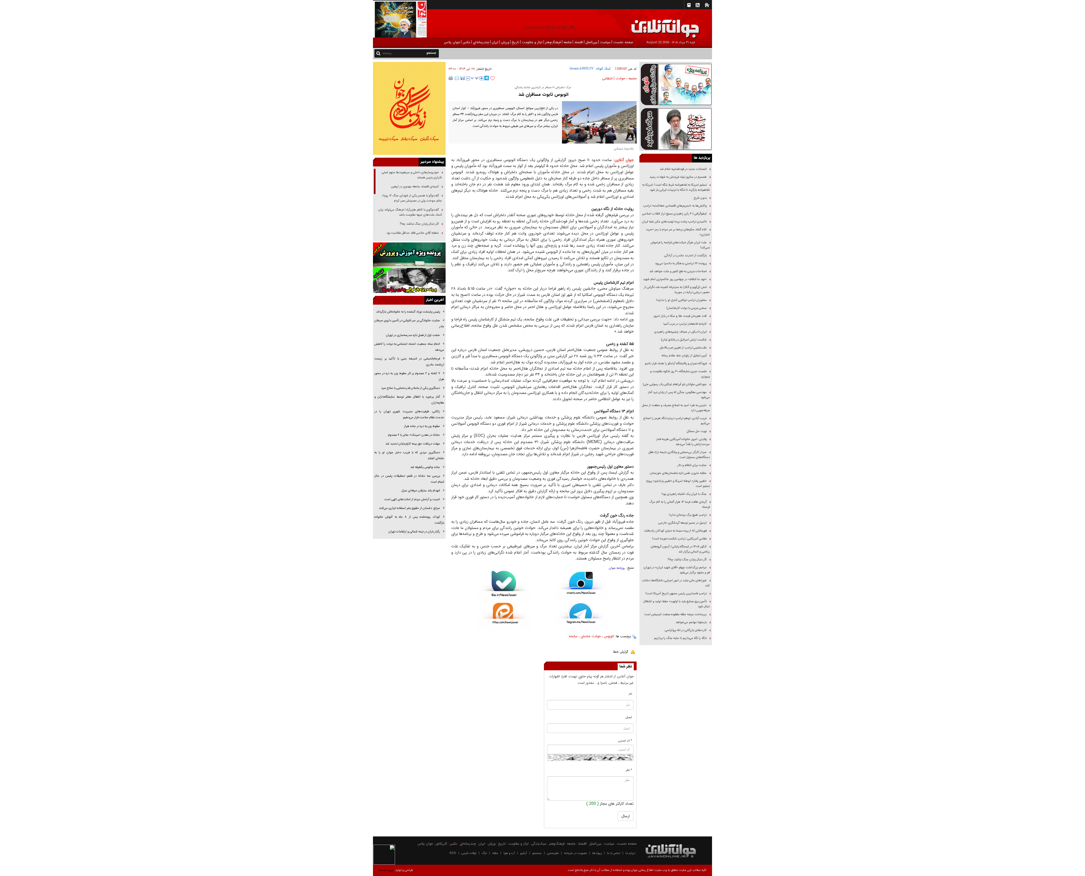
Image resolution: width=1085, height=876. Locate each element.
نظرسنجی (553, 853)
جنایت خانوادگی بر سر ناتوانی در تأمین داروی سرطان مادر (409, 323)
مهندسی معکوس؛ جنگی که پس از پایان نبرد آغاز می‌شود (679, 395)
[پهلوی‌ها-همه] (409, 280)
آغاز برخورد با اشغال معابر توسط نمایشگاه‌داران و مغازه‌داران (409, 399)
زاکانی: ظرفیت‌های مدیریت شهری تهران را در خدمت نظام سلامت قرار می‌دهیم (409, 414)
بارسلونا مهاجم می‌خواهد (691, 622)
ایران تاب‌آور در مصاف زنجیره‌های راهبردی (680, 331)
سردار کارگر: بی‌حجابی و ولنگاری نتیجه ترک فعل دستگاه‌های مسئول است (679, 455)
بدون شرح (700, 198)
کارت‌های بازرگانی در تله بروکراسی (686, 630)
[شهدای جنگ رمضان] (675, 84)
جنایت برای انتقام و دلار (692, 465)
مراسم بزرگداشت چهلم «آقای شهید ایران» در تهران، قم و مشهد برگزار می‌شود (676, 570)
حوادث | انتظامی (613, 78)
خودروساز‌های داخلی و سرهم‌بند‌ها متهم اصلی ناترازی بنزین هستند (412, 175)
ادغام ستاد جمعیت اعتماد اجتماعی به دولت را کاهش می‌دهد (409, 347)
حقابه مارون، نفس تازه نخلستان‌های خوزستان (678, 473)
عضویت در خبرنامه (575, 853)
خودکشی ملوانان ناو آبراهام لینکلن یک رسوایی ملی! (675, 384)
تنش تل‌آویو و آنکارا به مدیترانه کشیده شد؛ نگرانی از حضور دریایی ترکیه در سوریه (677, 290)
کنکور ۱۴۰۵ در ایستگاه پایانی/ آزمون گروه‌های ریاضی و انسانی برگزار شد (680, 549)
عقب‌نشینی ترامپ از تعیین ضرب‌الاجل (683, 347)
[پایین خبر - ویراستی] (581, 586)
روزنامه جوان (617, 568)
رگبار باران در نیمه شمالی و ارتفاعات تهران (414, 531)
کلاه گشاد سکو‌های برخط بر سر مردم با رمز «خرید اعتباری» (678, 232)
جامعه (632, 78)
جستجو (537, 853)
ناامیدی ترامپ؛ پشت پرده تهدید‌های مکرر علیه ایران (674, 221)
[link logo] (1021, 25)
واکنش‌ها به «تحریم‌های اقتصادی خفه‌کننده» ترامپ (675, 205)
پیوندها (597, 853)
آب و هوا (509, 853)
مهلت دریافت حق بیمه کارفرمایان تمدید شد (412, 443)
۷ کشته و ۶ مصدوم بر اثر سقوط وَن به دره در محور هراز (409, 376)
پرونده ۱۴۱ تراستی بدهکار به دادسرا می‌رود (681, 263)
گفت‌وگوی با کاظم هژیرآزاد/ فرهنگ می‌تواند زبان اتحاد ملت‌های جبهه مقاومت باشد (410, 212)
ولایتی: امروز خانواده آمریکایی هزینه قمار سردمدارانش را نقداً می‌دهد (683, 442)
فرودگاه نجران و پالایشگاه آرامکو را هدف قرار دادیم (676, 363)
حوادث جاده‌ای (591, 636)
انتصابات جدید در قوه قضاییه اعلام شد (683, 169)
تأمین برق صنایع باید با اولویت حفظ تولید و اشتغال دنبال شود (676, 604)
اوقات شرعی (468, 853)
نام (630, 693)
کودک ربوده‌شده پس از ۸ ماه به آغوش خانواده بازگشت (409, 520)
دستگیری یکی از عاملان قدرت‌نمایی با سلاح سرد (410, 388)
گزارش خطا (620, 651)
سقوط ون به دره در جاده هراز (422, 426)
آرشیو (523, 853)
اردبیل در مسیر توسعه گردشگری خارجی (682, 523)
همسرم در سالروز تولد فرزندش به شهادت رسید (678, 177)
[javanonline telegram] (486, 78)
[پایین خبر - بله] (504, 587)
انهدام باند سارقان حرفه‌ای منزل (421, 490)
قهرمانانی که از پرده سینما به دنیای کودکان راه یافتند (675, 530)
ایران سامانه (386, 870)
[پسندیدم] (492, 78)
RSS (453, 853)
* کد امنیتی (625, 740)
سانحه (573, 636)
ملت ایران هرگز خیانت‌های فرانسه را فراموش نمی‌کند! (680, 245)
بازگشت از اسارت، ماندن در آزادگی (685, 255)
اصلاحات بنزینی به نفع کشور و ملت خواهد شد (678, 271)
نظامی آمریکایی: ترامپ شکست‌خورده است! (679, 538)
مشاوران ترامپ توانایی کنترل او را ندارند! (681, 300)
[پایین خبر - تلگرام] (581, 615)
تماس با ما (613, 853)
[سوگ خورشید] (675, 128)
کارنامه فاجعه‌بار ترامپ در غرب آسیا (685, 324)
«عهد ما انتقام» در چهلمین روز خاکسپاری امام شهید (675, 279)
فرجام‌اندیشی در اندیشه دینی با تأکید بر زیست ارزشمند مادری (409, 361)
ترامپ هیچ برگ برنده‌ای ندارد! (688, 515)
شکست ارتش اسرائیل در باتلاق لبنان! (684, 339)
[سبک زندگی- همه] (409, 108)
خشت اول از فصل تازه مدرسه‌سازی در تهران (413, 335)
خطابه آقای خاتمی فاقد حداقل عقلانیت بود (413, 233)
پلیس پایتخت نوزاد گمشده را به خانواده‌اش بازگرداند (408, 311)
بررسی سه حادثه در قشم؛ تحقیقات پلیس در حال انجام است (409, 479)
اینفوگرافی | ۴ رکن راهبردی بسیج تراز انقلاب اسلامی (674, 213)
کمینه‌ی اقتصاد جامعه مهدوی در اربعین (414, 186)
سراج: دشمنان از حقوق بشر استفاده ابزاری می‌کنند (409, 508)
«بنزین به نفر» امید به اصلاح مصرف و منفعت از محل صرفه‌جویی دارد (676, 408)
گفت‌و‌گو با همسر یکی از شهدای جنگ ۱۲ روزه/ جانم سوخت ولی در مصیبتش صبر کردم (412, 198)
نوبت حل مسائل (697, 431)
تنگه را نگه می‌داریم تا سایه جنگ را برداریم (680, 638)
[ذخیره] (463, 78)
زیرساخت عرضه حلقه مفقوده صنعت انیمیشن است (675, 614)
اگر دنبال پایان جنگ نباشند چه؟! (687, 559)
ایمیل (629, 717)
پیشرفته (387, 53)
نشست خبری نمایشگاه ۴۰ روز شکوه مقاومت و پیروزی (680, 374)
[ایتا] (504, 616)
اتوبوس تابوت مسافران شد (542, 94)
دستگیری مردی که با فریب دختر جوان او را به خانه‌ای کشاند (409, 455)
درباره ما (630, 853)
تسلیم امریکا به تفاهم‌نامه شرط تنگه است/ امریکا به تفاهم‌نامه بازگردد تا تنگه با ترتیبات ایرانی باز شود (676, 187)
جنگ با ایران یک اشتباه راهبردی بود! (684, 494)
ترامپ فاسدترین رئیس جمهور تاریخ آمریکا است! (676, 593)
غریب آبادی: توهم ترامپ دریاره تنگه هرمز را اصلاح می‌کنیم (676, 421)
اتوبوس (609, 636)
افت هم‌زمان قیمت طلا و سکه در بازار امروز (680, 316)
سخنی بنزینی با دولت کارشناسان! (686, 308)
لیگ (484, 853)
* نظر (629, 770)
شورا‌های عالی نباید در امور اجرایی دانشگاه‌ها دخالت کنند (676, 583)
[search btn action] (378, 53)
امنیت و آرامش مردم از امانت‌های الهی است (412, 499)
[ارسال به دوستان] (457, 78)
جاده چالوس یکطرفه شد (425, 467)
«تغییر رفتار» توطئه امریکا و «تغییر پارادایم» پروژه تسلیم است (678, 484)
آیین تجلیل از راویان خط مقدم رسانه (684, 355)
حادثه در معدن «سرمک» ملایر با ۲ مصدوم (414, 435)
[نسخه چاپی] (450, 78)
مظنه (495, 853)
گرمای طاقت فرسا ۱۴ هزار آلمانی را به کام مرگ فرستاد (679, 504)
